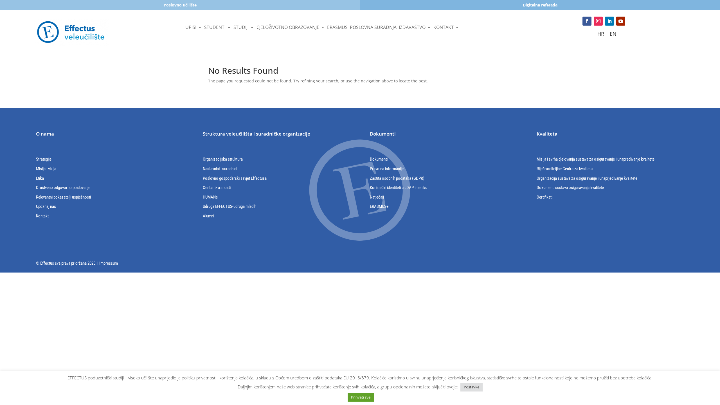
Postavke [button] (471, 387)
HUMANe (210, 197)
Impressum (108, 263)
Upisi (190, 27)
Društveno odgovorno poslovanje (63, 187)
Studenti (215, 27)
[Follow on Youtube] (620, 21)
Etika (40, 178)
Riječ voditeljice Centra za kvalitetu (565, 168)
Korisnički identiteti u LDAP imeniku (398, 187)
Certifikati (544, 197)
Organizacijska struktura (223, 159)
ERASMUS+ (379, 206)
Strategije (43, 159)
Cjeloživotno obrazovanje (287, 27)
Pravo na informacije (387, 168)
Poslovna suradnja (373, 27)
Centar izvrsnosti (217, 187)
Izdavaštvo (412, 27)
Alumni (208, 216)
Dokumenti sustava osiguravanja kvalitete (570, 187)
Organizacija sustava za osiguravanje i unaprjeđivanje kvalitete (587, 178)
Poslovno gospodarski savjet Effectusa (235, 178)
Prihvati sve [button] (360, 397)
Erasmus (337, 27)
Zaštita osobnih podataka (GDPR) (397, 178)
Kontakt (443, 27)
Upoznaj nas (46, 206)
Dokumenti (379, 159)
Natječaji (377, 197)
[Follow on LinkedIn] (609, 21)
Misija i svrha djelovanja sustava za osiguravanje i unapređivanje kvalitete (595, 159)
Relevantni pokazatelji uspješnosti (63, 197)
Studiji (241, 27)
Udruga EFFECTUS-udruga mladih (229, 206)
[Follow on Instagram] (598, 21)
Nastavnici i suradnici (220, 168)
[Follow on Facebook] (586, 21)
